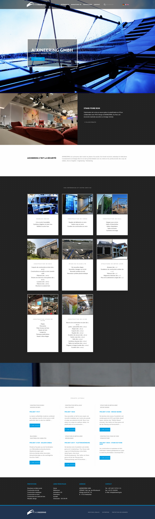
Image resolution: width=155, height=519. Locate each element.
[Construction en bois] (42, 265)
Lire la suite (36, 425)
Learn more (38, 58)
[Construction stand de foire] (42, 323)
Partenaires (87, 4)
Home (57, 4)
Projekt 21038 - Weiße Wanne (110, 412)
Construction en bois (33, 494)
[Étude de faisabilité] (77, 265)
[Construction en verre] (77, 214)
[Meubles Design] (42, 214)
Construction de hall (33, 490)
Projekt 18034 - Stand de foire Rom (111, 443)
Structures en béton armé (34, 488)
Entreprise (105, 512)
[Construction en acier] (77, 323)
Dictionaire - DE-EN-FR (60, 498)
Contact (97, 4)
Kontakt (55, 496)
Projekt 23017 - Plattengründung (77, 443)
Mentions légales (93, 512)
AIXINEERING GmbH (32, 44)
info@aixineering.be (116, 492)
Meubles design (32, 498)
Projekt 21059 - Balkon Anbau (41, 443)
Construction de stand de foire (36, 496)
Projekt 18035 (70, 412)
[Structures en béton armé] (112, 265)
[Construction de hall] (112, 214)
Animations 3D (76, 4)
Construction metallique (34, 492)
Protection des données (120, 512)
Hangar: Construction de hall (99, 108)
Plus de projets (91, 120)
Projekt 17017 (35, 412)
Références (65, 4)
